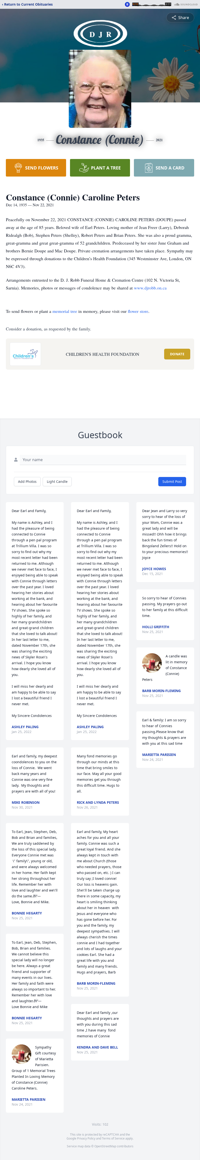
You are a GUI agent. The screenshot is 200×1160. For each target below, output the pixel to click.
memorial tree (64, 311)
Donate (177, 354)
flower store (138, 311)
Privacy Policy (86, 1138)
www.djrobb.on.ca (150, 288)
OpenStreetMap (105, 1146)
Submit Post (172, 481)
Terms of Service (113, 1138)
